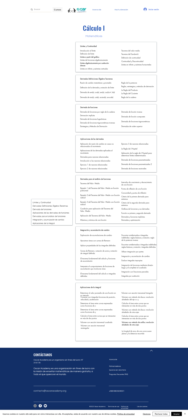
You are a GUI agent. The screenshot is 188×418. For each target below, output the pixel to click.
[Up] (151, 350)
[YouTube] (45, 405)
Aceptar (176, 414)
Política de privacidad (124, 407)
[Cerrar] (184, 414)
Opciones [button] (147, 414)
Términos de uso (113, 406)
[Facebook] (40, 405)
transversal (141, 293)
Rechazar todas (161, 414)
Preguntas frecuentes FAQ (118, 374)
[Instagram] (35, 405)
